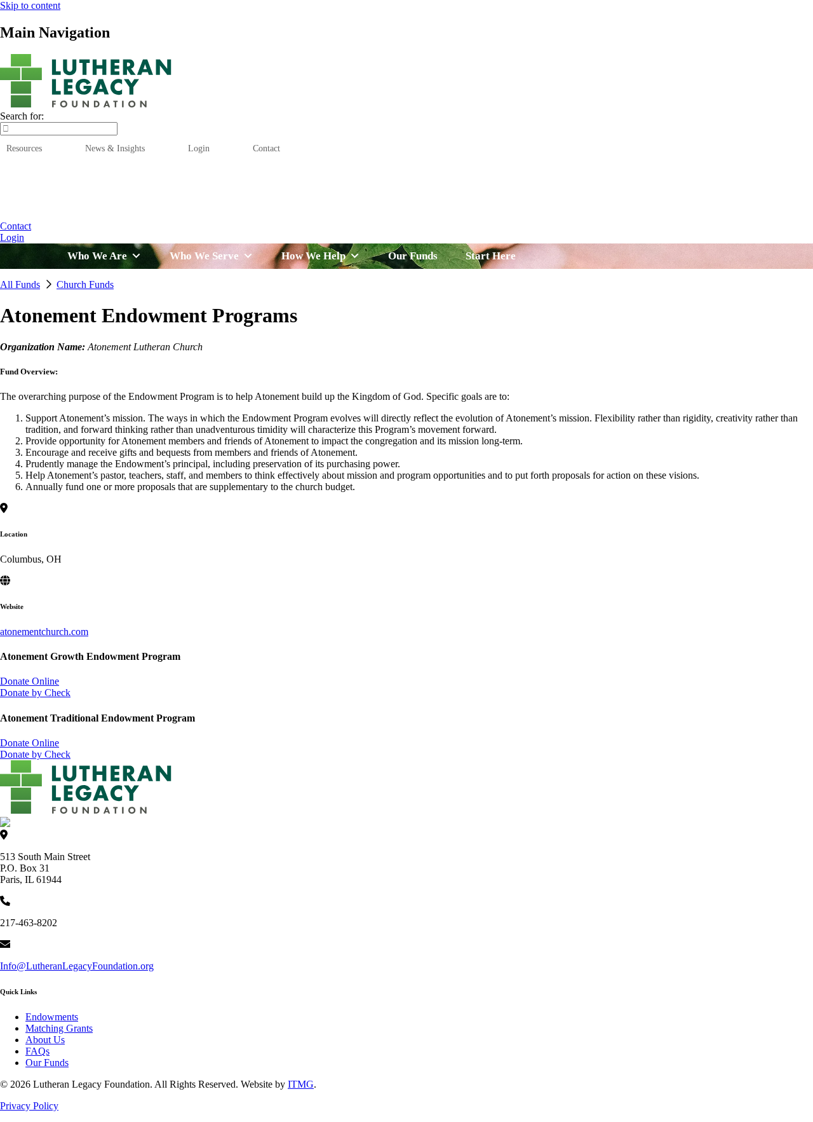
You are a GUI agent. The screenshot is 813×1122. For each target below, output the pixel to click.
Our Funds (437, 209)
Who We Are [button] (168, 209)
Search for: (22, 116)
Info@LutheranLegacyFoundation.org (77, 966)
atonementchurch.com (44, 631)
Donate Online (29, 681)
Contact (266, 148)
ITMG (301, 1084)
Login (199, 148)
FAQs (37, 1051)
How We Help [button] (353, 209)
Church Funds (85, 284)
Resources (24, 148)
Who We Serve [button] (259, 209)
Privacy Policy (29, 1105)
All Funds (20, 284)
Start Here (650, 209)
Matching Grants (59, 1028)
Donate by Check (35, 692)
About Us (45, 1039)
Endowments (51, 1016)
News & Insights (115, 148)
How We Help (313, 256)
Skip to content (30, 5)
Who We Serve (204, 256)
